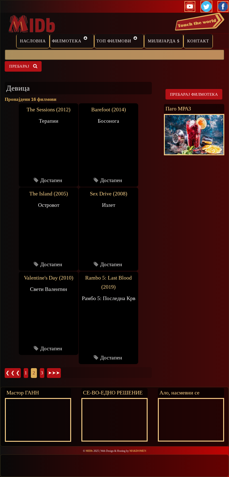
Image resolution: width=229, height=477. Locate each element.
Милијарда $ (164, 41)
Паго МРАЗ (178, 109)
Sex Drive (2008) (108, 194)
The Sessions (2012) (48, 109)
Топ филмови (113, 41)
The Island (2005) (48, 194)
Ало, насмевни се (179, 393)
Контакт (198, 41)
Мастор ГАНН (22, 393)
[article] (48, 145)
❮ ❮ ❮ (13, 372)
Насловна (33, 41)
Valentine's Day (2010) (48, 278)
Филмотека (67, 41)
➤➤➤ (54, 372)
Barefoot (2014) (108, 109)
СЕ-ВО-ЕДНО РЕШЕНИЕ (113, 393)
